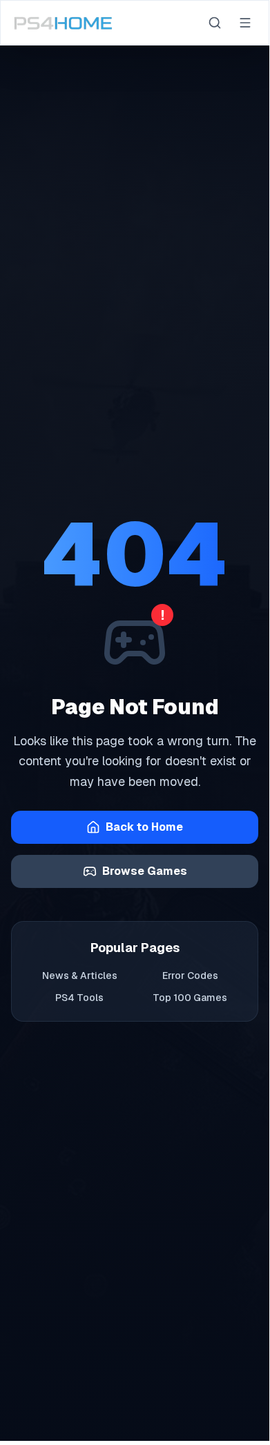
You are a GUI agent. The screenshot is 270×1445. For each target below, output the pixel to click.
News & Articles (79, 975)
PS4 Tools (79, 997)
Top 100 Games (190, 997)
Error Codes (190, 975)
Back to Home (144, 827)
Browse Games (144, 871)
